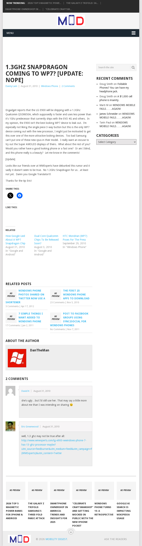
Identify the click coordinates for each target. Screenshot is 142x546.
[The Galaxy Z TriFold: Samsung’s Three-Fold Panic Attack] (38, 491)
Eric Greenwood (29, 426)
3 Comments (12, 306)
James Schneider (108, 113)
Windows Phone (49, 86)
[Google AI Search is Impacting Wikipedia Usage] (126, 491)
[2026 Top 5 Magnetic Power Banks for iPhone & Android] (16, 491)
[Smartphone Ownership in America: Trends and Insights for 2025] (60, 491)
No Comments (57, 329)
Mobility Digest (56, 539)
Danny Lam (11, 86)
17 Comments (13, 325)
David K (25, 391)
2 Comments (68, 86)
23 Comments (57, 302)
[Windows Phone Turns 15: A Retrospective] (104, 491)
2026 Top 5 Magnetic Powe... (44, 3)
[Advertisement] (73, 50)
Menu (10, 33)
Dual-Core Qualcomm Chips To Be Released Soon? (46, 239)
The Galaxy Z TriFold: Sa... (82, 3)
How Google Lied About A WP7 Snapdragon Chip (15, 239)
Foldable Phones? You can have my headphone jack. (114, 87)
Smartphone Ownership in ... (22, 9)
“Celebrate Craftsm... (58, 9)
